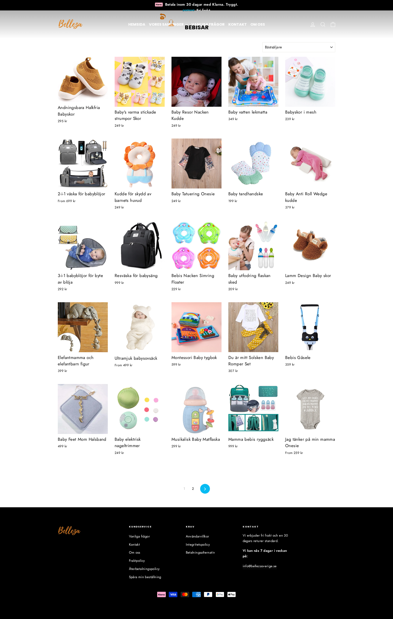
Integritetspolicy (198, 544)
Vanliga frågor (208, 24)
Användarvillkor (197, 536)
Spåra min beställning (145, 576)
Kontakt (237, 24)
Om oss (257, 24)
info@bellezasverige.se (260, 566)
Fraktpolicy (137, 560)
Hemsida (136, 24)
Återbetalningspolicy (144, 568)
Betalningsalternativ (200, 552)
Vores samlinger (166, 24)
